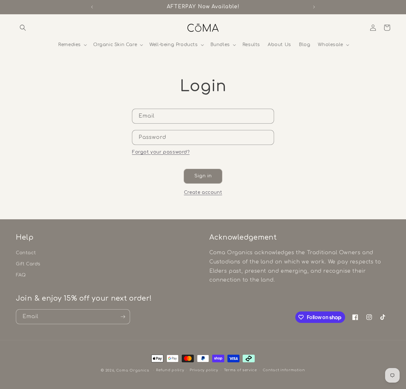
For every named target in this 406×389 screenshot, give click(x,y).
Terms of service (240, 370)
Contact (26, 252)
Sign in (203, 176)
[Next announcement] (314, 7)
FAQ (21, 275)
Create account (203, 192)
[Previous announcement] (92, 7)
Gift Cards (28, 264)
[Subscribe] (123, 316)
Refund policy (170, 370)
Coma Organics (132, 370)
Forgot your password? (161, 152)
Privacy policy (204, 370)
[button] (23, 28)
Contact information (284, 370)
